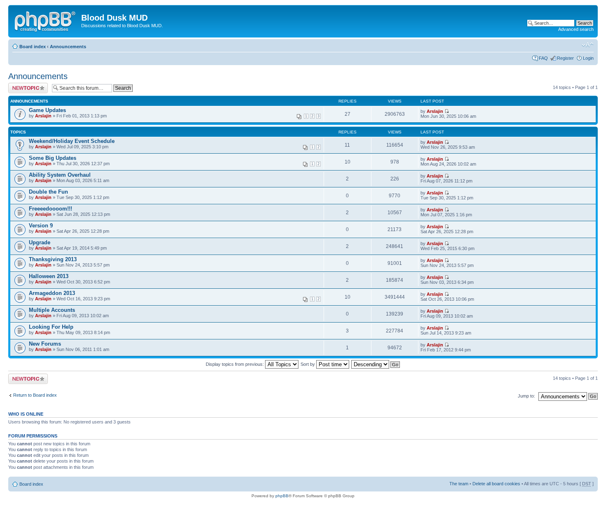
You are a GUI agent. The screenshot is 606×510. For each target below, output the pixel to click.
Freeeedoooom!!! (50, 209)
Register (565, 58)
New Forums (45, 344)
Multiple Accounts (52, 310)
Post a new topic (24, 85)
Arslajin (43, 115)
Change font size (588, 45)
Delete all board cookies (496, 483)
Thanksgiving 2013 (53, 259)
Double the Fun (48, 192)
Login (588, 58)
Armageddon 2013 (52, 293)
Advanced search (576, 29)
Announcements (68, 46)
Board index (32, 46)
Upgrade (39, 242)
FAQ (543, 58)
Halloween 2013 (48, 276)
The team (458, 483)
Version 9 (41, 225)
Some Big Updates (52, 158)
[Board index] (45, 20)
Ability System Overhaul (60, 175)
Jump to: (526, 395)
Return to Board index (35, 395)
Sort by (308, 364)
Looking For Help (51, 327)
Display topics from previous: (235, 364)
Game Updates (47, 110)
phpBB (282, 496)
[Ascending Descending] (376, 364)
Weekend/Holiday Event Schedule (72, 141)
